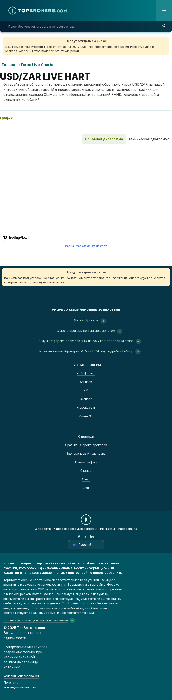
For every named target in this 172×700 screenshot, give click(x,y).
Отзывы (86, 470)
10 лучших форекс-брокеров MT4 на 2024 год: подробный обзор (86, 341)
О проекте (43, 529)
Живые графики (86, 462)
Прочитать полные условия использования (35, 620)
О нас (86, 479)
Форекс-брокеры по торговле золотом (86, 330)
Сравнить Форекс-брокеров (86, 445)
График (6, 118)
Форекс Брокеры (86, 320)
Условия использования (21, 676)
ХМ (86, 390)
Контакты (107, 529)
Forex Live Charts (37, 64)
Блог (86, 488)
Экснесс (86, 399)
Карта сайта (127, 529)
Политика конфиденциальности (20, 685)
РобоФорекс (86, 373)
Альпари (86, 382)
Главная (10, 64)
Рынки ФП (86, 416)
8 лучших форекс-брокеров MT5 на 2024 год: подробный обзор (86, 351)
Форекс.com (86, 407)
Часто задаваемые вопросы (75, 529)
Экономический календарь (86, 453)
